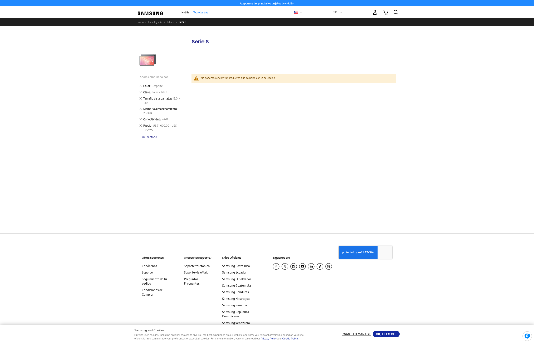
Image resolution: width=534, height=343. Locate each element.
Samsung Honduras (235, 292)
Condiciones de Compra (152, 292)
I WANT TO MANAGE (356, 334)
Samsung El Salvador (236, 279)
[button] (301, 12)
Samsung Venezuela (236, 323)
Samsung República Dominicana (235, 314)
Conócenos (149, 266)
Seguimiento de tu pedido (154, 281)
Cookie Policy (290, 338)
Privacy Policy (269, 338)
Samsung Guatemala (236, 286)
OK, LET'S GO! (386, 334)
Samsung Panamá (234, 305)
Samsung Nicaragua (236, 299)
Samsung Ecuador (234, 272)
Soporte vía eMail (196, 272)
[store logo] (150, 10)
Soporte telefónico (197, 266)
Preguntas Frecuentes (192, 281)
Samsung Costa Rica (236, 266)
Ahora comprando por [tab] (154, 77)
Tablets (170, 22)
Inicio (141, 22)
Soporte (147, 272)
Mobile (185, 13)
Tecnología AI (200, 13)
